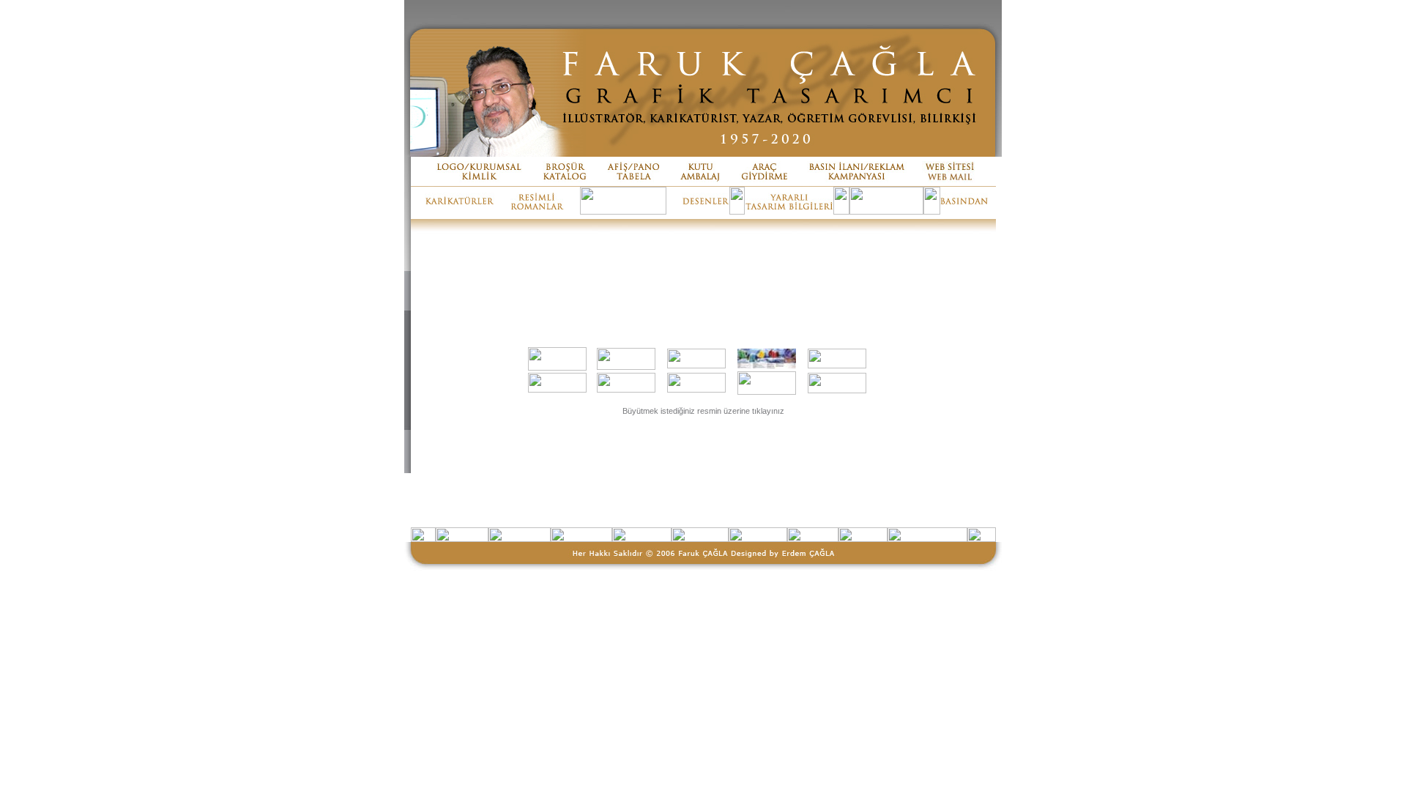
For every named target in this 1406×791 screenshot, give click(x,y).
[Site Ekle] (696, 365)
